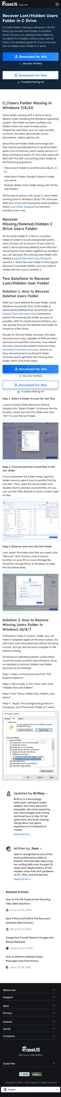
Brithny (39, 793)
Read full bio (21, 834)
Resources (9, 990)
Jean (35, 848)
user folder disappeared (24, 206)
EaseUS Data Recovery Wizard (30, 258)
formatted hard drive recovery (21, 349)
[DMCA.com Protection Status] (37, 1074)
